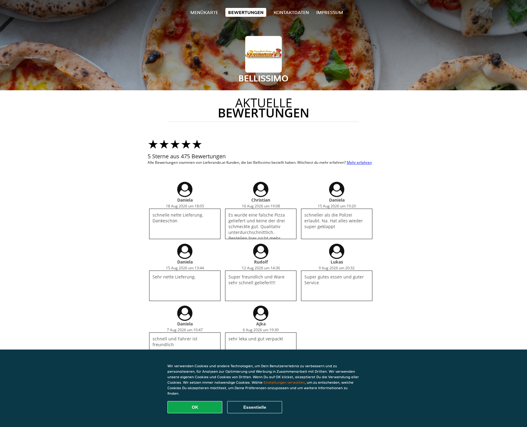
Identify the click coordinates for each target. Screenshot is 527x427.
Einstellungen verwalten (284, 382)
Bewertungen (246, 12)
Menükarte (204, 12)
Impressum (329, 12)
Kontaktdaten (291, 12)
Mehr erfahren (359, 162)
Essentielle (254, 407)
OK (195, 407)
